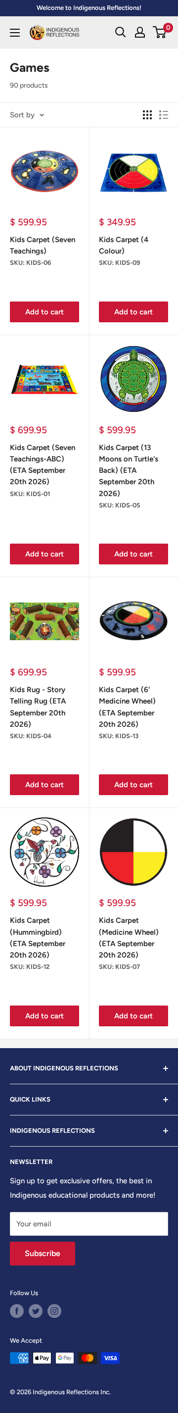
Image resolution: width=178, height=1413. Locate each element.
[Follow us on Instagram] (54, 1311)
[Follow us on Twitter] (36, 1311)
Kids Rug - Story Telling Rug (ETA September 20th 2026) (38, 707)
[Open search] (120, 32)
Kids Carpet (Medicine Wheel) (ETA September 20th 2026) (129, 937)
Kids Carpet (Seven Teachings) (42, 245)
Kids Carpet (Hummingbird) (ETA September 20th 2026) (37, 937)
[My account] (140, 32)
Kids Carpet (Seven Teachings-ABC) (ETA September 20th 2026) (42, 465)
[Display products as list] (163, 114)
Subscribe (42, 1253)
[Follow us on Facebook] (17, 1311)
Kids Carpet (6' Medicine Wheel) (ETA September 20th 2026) (127, 707)
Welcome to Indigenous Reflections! (89, 7)
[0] (160, 32)
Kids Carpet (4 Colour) (123, 245)
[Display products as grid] (147, 114)
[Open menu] (15, 33)
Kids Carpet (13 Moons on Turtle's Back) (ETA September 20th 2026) (128, 470)
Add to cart (44, 311)
